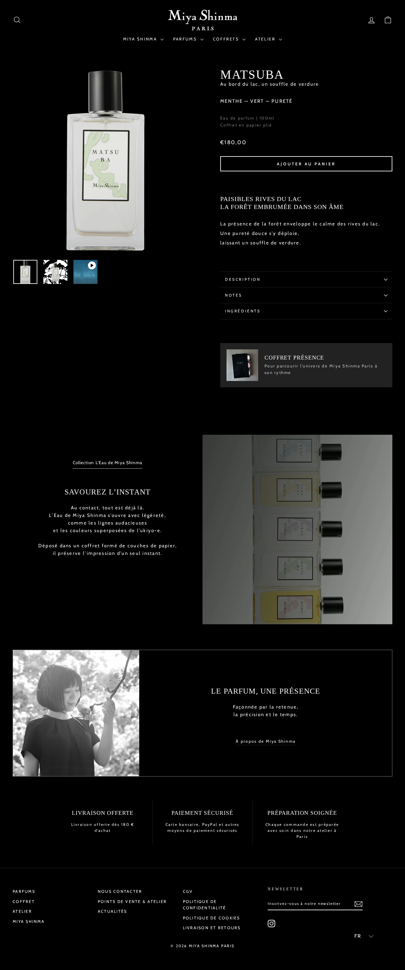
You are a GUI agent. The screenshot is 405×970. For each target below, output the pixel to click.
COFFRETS (227, 38)
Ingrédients (243, 311)
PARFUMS (186, 38)
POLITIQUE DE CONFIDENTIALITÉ (204, 904)
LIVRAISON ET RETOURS (212, 927)
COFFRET (24, 901)
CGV (188, 891)
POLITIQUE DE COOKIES (211, 918)
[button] (361, 936)
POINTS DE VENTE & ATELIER (132, 901)
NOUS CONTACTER (120, 891)
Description (243, 279)
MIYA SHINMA (141, 38)
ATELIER (266, 38)
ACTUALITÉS (112, 911)
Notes (233, 295)
